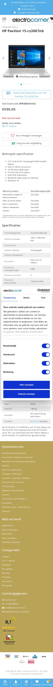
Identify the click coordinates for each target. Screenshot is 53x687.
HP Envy (5, 573)
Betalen (5, 465)
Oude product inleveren (13, 482)
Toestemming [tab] (10, 298)
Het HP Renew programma (14, 453)
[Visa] (8, 657)
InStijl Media (37, 673)
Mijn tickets (7, 534)
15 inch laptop (40, 427)
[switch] (46, 354)
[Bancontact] (17, 657)
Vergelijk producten (11, 542)
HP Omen (6, 577)
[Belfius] (26, 657)
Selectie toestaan (26, 394)
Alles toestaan (26, 385)
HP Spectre (7, 585)
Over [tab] (43, 298)
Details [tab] (26, 298)
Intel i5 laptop (40, 432)
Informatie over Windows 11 (15, 498)
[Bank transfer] (44, 657)
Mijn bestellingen (10, 529)
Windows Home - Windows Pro (16, 507)
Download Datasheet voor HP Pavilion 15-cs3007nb (29, 94)
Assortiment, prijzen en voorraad (17, 457)
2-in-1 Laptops (8, 560)
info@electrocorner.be (15, 607)
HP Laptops (7, 569)
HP (12, 430)
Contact (5, 494)
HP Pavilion (11, 126)
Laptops (5, 556)
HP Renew (35, 421)
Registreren (7, 525)
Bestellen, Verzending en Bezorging (18, 461)
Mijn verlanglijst (9, 538)
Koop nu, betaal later (11, 469)
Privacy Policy (8, 486)
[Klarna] (31, 662)
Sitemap (6, 511)
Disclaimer (7, 503)
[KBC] (35, 657)
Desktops (6, 565)
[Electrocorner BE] (31, 19)
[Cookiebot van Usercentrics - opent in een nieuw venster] (38, 290)
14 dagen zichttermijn (12, 474)
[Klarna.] (23, 662)
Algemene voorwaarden (13, 490)
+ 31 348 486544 (11, 604)
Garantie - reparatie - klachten (16, 478)
